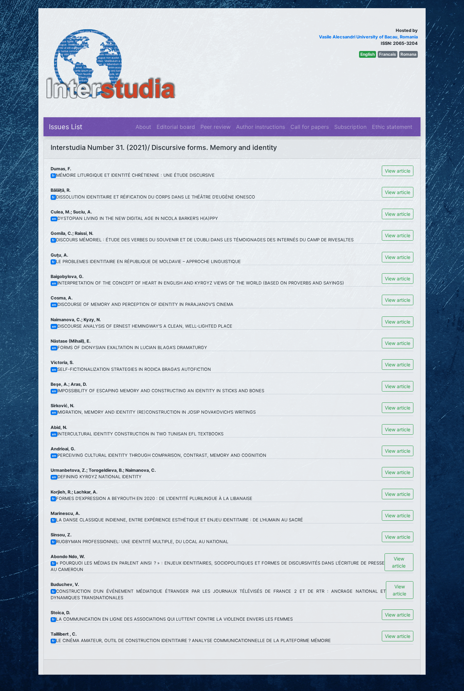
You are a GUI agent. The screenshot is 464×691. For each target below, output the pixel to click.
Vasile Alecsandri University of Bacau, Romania (368, 36)
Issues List (65, 127)
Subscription (350, 126)
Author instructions (260, 126)
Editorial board (176, 126)
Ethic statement (392, 126)
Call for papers (309, 126)
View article (397, 171)
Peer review (215, 126)
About (143, 126)
